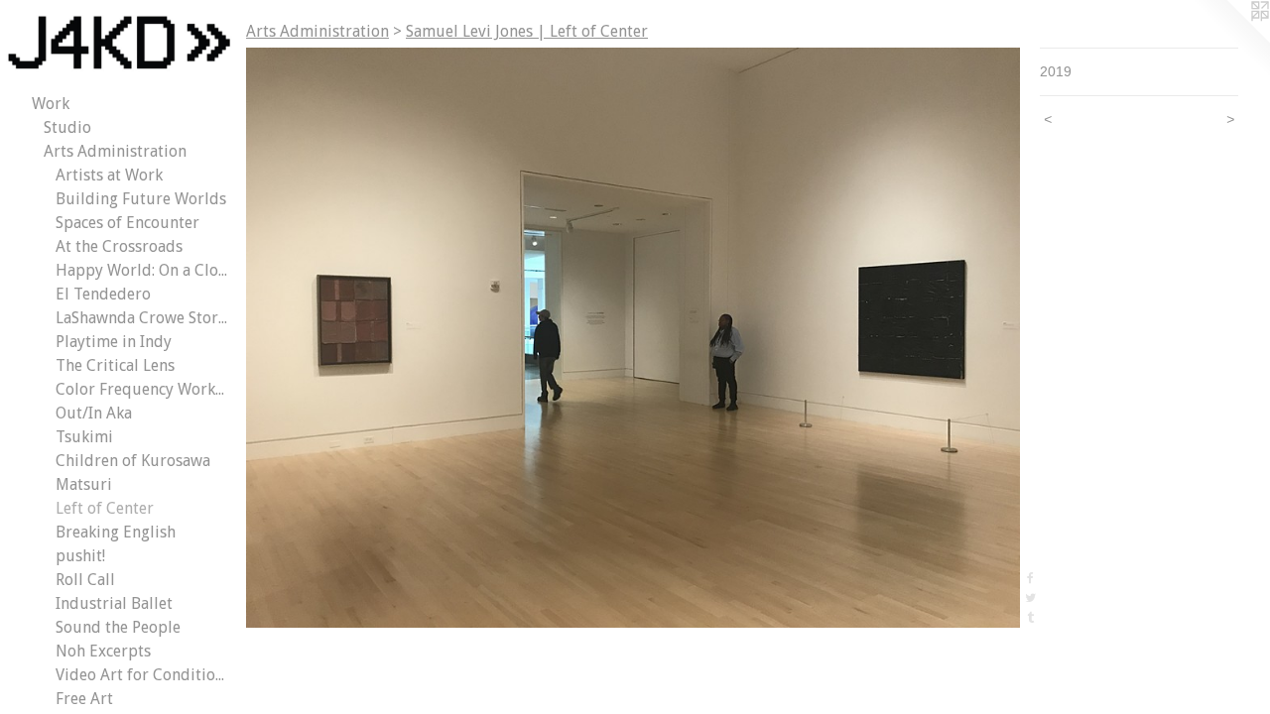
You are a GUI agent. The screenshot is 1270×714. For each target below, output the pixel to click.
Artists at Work (109, 175)
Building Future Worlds (141, 198)
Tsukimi (84, 436)
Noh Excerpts (103, 651)
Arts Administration (115, 151)
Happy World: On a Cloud (143, 270)
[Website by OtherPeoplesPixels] (1230, 39)
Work (50, 103)
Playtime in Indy (114, 341)
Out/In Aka (94, 413)
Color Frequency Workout (143, 389)
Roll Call (85, 579)
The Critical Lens (115, 365)
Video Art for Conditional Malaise (143, 674)
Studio (67, 127)
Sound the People (118, 627)
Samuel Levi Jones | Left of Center (527, 31)
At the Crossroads (119, 246)
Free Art (84, 698)
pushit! (80, 555)
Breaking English (116, 532)
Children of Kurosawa (133, 460)
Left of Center (105, 508)
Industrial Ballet (114, 603)
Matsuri (84, 484)
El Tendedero (103, 294)
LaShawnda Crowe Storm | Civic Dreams (143, 317)
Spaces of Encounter (127, 222)
